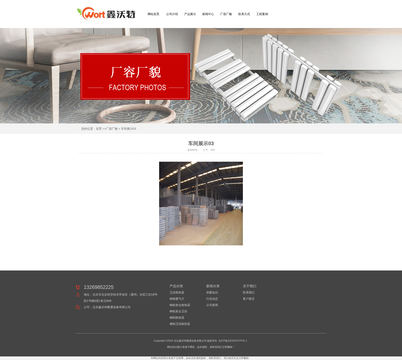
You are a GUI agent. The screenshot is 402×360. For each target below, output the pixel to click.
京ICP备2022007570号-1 (232, 340)
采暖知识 (212, 292)
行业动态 (212, 298)
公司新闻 (212, 305)
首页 (99, 128)
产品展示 (190, 14)
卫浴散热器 (177, 292)
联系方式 (244, 14)
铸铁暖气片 (177, 298)
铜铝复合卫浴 (178, 311)
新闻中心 (208, 14)
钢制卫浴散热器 (180, 323)
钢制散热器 (177, 317)
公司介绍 (172, 14)
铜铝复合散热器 (180, 305)
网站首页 (153, 14)
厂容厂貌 (226, 14)
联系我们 (249, 292)
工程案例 (262, 14)
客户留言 (249, 298)
